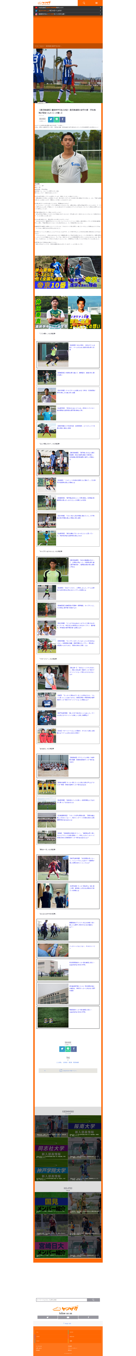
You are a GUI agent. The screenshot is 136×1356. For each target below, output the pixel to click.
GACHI (71, 1332)
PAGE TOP (68, 1323)
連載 (71, 1341)
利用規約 (38, 1350)
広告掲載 (70, 1346)
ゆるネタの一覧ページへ (70, 1070)
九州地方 (65, 1062)
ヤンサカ (36, 46)
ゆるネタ (42, 46)
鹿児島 (70, 1062)
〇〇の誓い (59, 1062)
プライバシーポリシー (72, 1348)
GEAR (37, 1336)
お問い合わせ (39, 1348)
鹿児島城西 (76, 1062)
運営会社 (70, 1350)
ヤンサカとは (39, 1346)
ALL (37, 1332)
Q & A (37, 1341)
